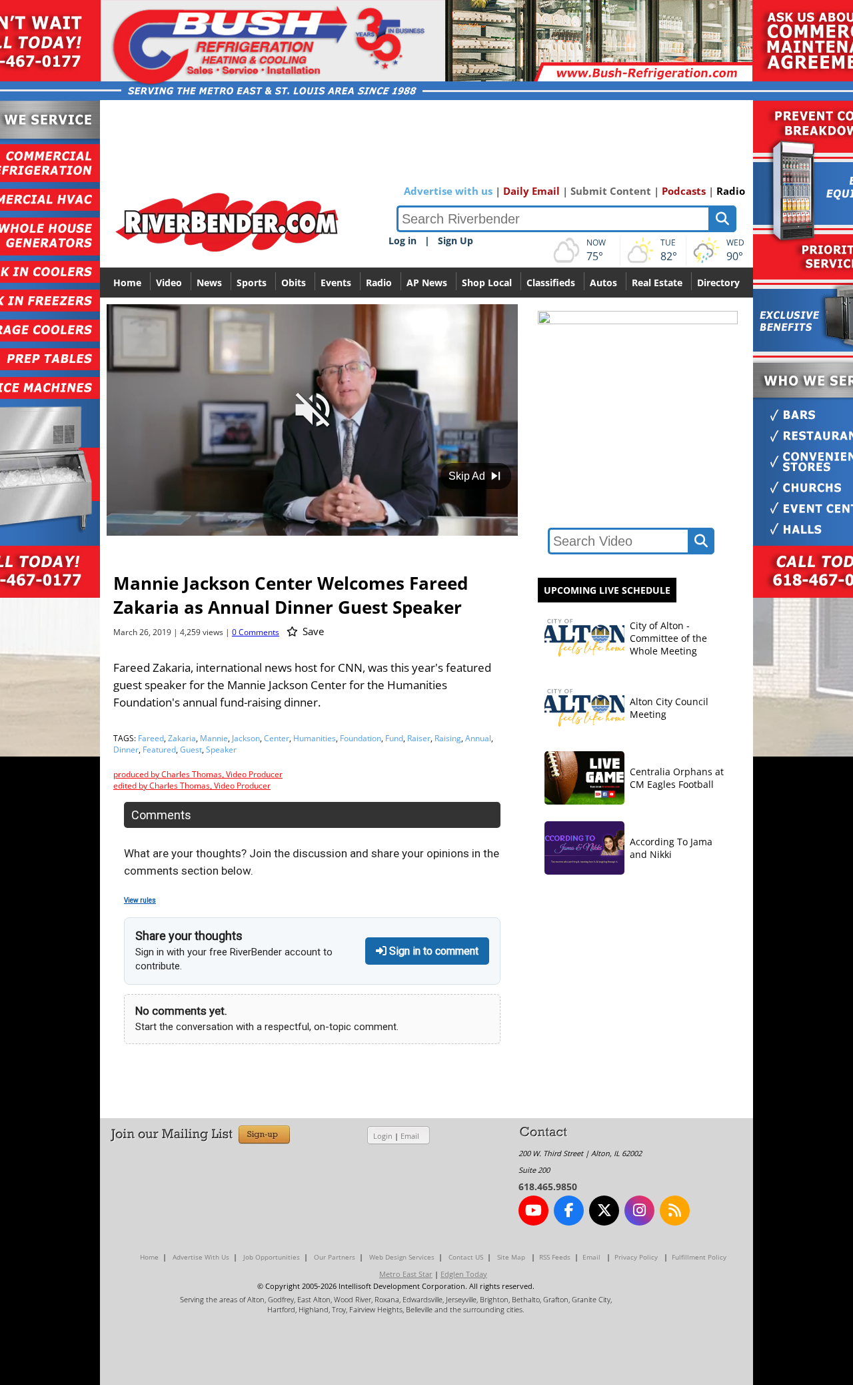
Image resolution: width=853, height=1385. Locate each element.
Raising (447, 738)
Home (127, 282)
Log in (403, 240)
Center (276, 738)
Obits (293, 282)
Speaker (221, 749)
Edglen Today (463, 1274)
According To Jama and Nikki (671, 848)
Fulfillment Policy (699, 1257)
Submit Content (610, 190)
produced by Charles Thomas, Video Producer (198, 774)
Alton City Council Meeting (669, 708)
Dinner (126, 749)
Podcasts (684, 190)
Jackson (246, 738)
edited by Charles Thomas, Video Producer (192, 785)
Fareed (151, 738)
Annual (478, 738)
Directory (718, 282)
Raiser (418, 738)
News (209, 282)
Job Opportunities (271, 1257)
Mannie (214, 738)
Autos (603, 282)
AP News (427, 282)
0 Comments (255, 632)
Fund (394, 738)
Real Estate (657, 282)
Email (410, 1136)
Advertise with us (448, 190)
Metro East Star (405, 1274)
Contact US (465, 1257)
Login (383, 1136)
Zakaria (182, 738)
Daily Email (531, 190)
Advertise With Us (201, 1257)
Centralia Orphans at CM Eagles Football (677, 778)
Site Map (511, 1257)
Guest (191, 749)
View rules (140, 900)
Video (169, 282)
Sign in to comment (432, 951)
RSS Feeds (554, 1257)
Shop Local (487, 282)
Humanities (314, 738)
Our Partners (334, 1257)
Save (312, 631)
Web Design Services (401, 1257)
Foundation (360, 738)
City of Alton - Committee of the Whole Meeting (668, 638)
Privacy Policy (636, 1257)
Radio (730, 190)
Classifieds (550, 282)
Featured (159, 749)
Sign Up (455, 240)
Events (336, 282)
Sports (252, 282)
